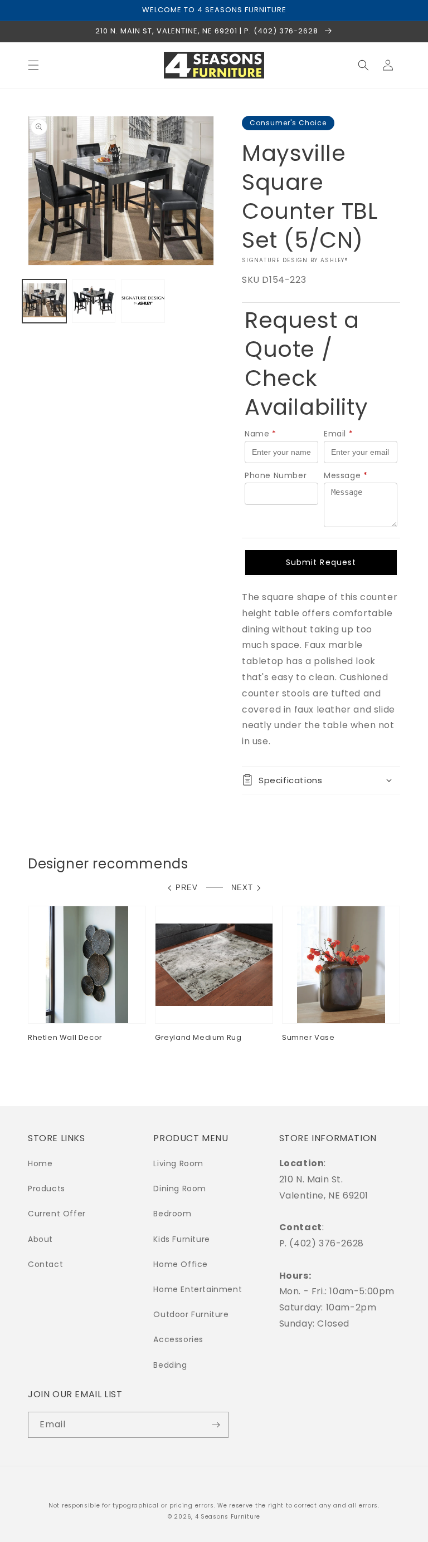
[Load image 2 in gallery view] (94, 301)
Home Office (180, 1264)
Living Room (178, 1163)
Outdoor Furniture (190, 1314)
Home (40, 1163)
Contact (45, 1264)
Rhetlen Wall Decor (65, 1038)
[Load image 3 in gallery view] (143, 301)
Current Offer (57, 1213)
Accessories (178, 1339)
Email (338, 433)
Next (242, 887)
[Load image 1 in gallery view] (44, 301)
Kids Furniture (181, 1239)
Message (346, 475)
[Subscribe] (215, 1425)
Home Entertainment (197, 1289)
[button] (33, 65)
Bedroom (172, 1213)
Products (46, 1188)
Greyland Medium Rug (198, 1038)
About (40, 1239)
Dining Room (179, 1188)
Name (260, 433)
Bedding (170, 1365)
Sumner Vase (308, 1038)
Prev (187, 887)
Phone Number (276, 475)
